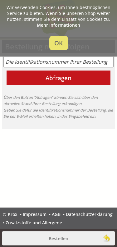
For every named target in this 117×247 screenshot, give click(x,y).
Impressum (34, 214)
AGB (56, 214)
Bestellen (58, 238)
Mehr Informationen (58, 25)
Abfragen (58, 78)
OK (58, 43)
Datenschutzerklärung (89, 214)
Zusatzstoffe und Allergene (34, 223)
